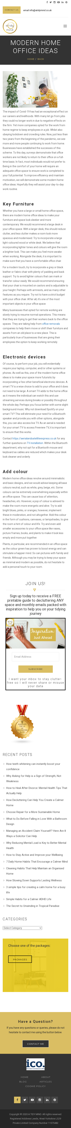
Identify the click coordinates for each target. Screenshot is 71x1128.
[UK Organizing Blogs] (22, 724)
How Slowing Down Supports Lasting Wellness (34, 880)
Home (30, 59)
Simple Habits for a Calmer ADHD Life (28, 899)
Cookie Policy (35, 1086)
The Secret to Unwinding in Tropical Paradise (32, 906)
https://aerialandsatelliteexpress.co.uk (34, 438)
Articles (46, 1081)
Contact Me (35, 1043)
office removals (51, 323)
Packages (20, 959)
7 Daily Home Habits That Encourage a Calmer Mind (37, 861)
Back (41, 59)
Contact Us (11, 10)
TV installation (35, 443)
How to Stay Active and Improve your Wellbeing (34, 855)
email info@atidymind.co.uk (37, 10)
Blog (23, 1081)
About (45, 1077)
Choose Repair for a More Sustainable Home (33, 812)
